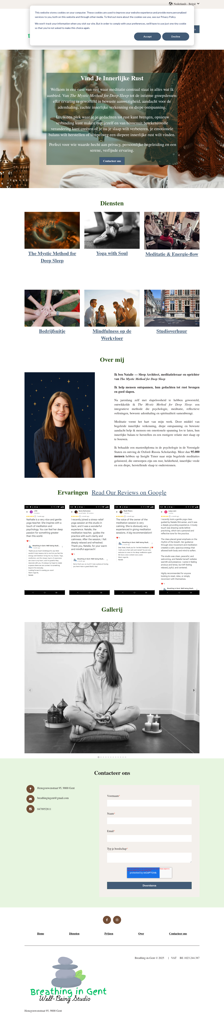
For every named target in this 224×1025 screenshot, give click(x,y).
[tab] (98, 757)
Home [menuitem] (40, 933)
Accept (148, 36)
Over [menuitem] (141, 933)
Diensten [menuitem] (74, 933)
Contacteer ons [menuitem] (178, 933)
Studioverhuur (171, 330)
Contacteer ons (112, 161)
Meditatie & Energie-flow (171, 254)
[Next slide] (194, 690)
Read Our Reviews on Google (129, 492)
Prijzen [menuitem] (108, 933)
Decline (175, 36)
